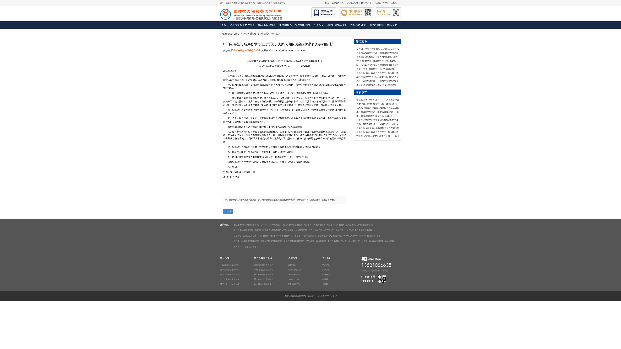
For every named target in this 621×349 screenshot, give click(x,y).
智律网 (263, 225)
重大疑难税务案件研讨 (263, 265)
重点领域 (254, 33)
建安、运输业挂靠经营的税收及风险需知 (375, 69)
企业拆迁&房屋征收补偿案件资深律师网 (251, 236)
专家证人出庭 (294, 279)
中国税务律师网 (381, 3)
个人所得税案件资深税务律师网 (358, 230)
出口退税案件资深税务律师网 (303, 236)
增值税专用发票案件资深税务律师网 (333, 236)
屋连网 (379, 236)
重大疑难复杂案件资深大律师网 (359, 225)
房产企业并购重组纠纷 (229, 279)
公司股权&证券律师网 (292, 225)
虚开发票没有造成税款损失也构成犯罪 (374, 116)
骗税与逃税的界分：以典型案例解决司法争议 (377, 77)
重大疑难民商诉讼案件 (263, 284)
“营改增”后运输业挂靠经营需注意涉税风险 (376, 61)
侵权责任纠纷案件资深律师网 (246, 241)
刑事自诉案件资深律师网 (271, 241)
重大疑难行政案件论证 (263, 279)
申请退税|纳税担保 (270, 33)
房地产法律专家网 (348, 241)
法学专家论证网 (275, 225)
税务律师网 (321, 241)
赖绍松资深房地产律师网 (314, 225)
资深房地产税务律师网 (333, 230)
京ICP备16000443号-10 (327, 296)
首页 (327, 3)
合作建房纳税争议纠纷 (229, 270)
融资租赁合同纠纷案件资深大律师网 (278, 230)
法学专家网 (366, 3)
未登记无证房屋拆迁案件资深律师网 (299, 241)
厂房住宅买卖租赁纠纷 (229, 265)
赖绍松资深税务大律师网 (234, 33)
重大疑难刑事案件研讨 (263, 274)
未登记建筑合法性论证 (263, 270)
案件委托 (292, 265)
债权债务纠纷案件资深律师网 (246, 225)
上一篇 (228, 211)
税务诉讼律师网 (376, 241)
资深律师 (326, 274)
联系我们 (394, 3)
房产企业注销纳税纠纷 (229, 284)
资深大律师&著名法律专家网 (246, 247)
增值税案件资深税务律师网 (246, 50)
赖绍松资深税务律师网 (279, 236)
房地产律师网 (333, 241)
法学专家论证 (352, 3)
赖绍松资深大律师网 (335, 225)
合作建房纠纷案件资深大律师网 (247, 230)
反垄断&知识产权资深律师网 (362, 236)
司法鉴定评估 (294, 284)
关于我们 (326, 270)
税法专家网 (363, 241)
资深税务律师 (337, 3)
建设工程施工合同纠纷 (229, 274)
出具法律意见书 (295, 270)
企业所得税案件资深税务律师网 (308, 230)
